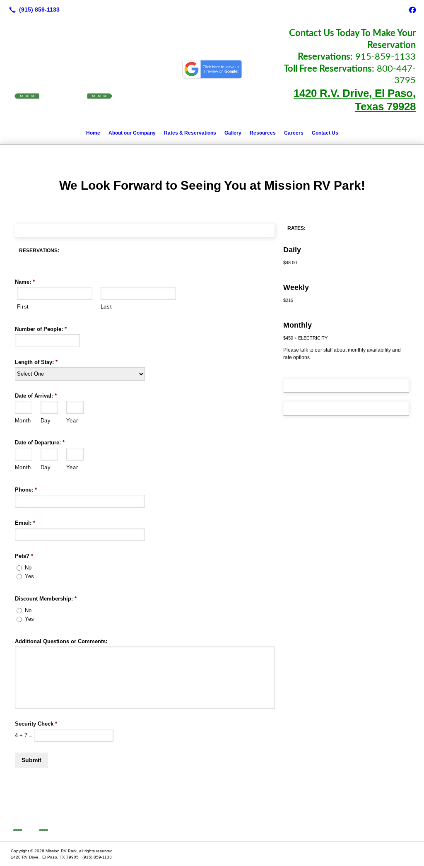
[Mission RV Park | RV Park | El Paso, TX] (212, 821)
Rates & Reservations (190, 133)
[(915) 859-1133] (33, 9)
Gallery (232, 133)
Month (23, 420)
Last (106, 307)
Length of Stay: (36, 362)
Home (93, 133)
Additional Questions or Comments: (61, 641)
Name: (25, 282)
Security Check (36, 723)
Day (46, 420)
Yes (29, 576)
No (28, 567)
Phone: (26, 489)
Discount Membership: (46, 598)
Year (72, 420)
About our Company (132, 133)
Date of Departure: (40, 442)
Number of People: (41, 329)
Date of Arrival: (36, 395)
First (23, 307)
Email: (25, 523)
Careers (294, 133)
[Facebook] (412, 9)
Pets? (24, 556)
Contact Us (325, 133)
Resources (263, 133)
